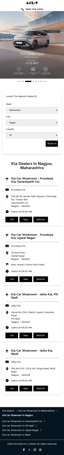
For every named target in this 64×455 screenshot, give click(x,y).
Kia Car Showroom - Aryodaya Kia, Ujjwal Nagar (32, 236)
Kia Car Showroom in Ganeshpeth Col (22, 421)
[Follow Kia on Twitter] (29, 450)
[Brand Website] (40, 450)
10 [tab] (45, 81)
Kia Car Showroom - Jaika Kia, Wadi (32, 352)
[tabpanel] (32, 45)
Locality (10, 129)
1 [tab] (18, 81)
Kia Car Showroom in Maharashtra (36, 411)
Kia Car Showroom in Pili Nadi (18, 426)
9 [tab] (43, 81)
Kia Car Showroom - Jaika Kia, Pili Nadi (34, 296)
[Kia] (32, 3)
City (8, 117)
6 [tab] (35, 81)
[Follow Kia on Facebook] (24, 450)
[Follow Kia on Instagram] (35, 450)
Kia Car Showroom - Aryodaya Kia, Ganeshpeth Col (32, 180)
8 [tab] (40, 81)
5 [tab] (33, 81)
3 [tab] (23, 81)
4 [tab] (28, 81)
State (9, 104)
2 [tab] (20, 81)
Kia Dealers (8, 411)
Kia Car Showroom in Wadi (16, 435)
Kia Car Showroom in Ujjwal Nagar (20, 430)
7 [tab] (38, 81)
